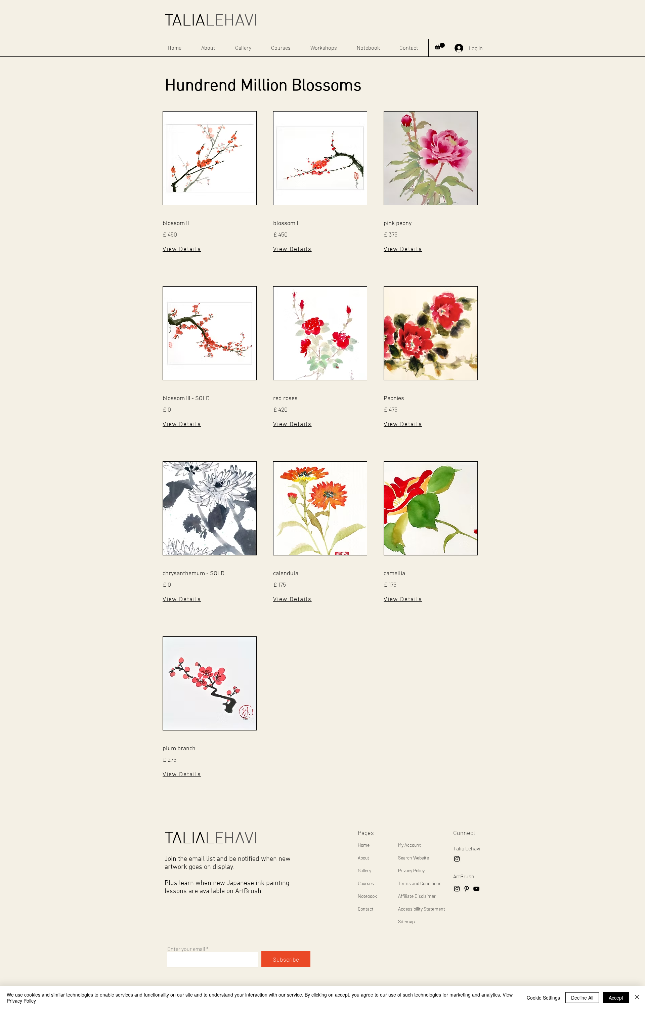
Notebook (367, 896)
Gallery (364, 870)
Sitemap (406, 921)
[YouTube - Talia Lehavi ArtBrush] (476, 888)
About (363, 857)
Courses (366, 883)
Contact (366, 909)
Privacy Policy (411, 870)
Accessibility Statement (421, 909)
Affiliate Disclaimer (417, 896)
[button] (440, 46)
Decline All (582, 997)
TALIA (211, 21)
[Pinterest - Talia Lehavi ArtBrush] (466, 888)
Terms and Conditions (419, 883)
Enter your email (186, 949)
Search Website (413, 857)
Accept (616, 997)
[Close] (637, 998)
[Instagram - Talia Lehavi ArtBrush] (457, 859)
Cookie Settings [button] (543, 997)
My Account (409, 845)
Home (364, 845)
